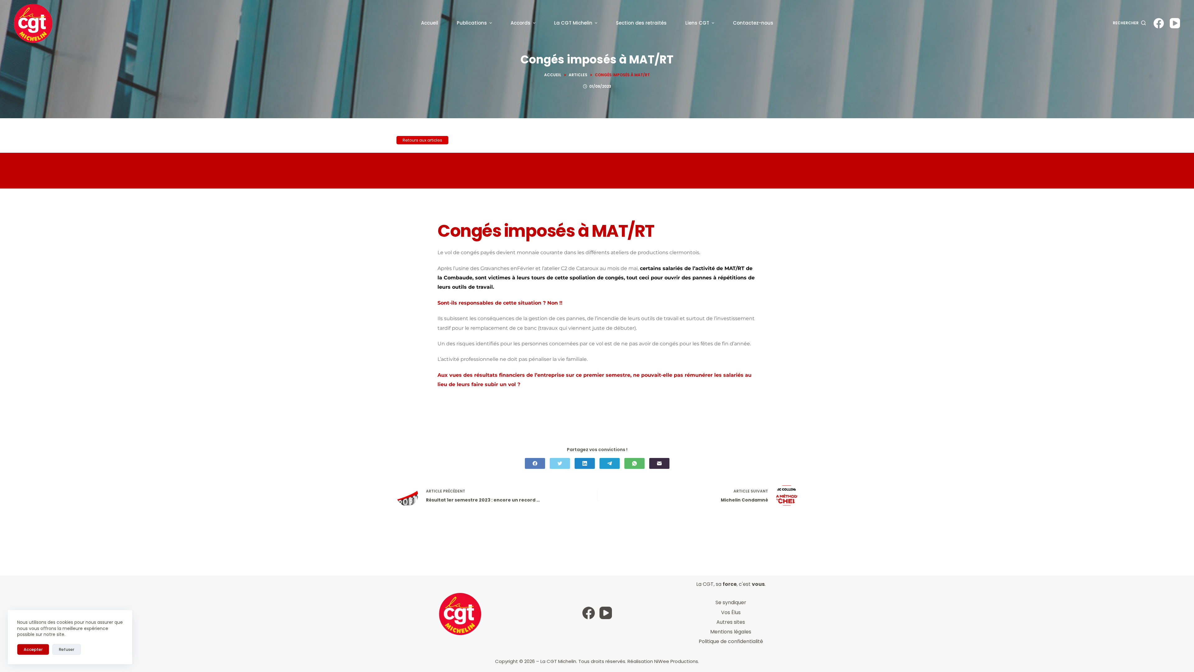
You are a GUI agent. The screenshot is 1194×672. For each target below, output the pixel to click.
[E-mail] (659, 463)
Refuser (66, 649)
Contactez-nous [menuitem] (753, 23)
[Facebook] (1159, 23)
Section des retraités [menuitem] (641, 23)
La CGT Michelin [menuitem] (573, 23)
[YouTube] (1175, 23)
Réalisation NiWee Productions (662, 661)
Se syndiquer (730, 602)
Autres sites (730, 622)
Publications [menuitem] (472, 23)
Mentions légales (730, 631)
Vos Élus (731, 612)
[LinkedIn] (585, 463)
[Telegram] (609, 463)
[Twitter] (560, 463)
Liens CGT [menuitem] (697, 23)
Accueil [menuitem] (429, 23)
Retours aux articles (422, 140)
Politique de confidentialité (731, 641)
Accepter (33, 649)
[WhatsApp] (634, 463)
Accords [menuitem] (520, 23)
